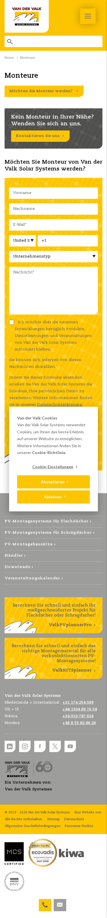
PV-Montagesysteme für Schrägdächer (48, 533)
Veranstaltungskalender (32, 578)
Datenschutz (74, 819)
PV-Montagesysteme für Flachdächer (46, 521)
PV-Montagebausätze (29, 544)
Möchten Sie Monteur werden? (41, 91)
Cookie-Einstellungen (52, 466)
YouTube (70, 746)
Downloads (17, 567)
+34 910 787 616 (78, 716)
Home (9, 57)
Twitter (55, 746)
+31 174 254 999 (45, 902)
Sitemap (53, 819)
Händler (14, 556)
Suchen (10, 41)
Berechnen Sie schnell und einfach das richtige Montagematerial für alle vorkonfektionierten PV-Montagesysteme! (54, 658)
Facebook (40, 746)
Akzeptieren (52, 481)
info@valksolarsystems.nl (60, 902)
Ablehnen (53, 496)
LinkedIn (9, 746)
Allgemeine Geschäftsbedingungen (32, 826)
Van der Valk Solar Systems (27, 16)
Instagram (25, 746)
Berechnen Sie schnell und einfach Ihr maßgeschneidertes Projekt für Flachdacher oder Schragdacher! (54, 615)
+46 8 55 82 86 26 (79, 723)
